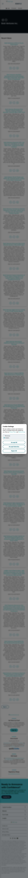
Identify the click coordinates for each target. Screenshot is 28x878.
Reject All (14, 451)
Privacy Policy (12, 432)
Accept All (14, 442)
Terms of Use (21, 432)
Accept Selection (14, 446)
